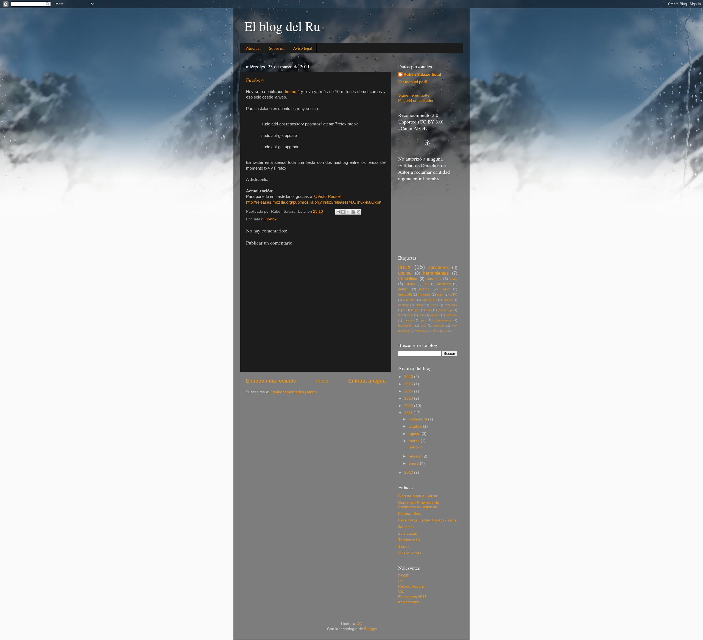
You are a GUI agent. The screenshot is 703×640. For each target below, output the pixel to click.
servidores (438, 267)
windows (421, 330)
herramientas (436, 273)
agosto (415, 434)
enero (414, 463)
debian (403, 289)
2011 (409, 413)
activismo (444, 284)
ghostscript (445, 310)
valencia (438, 325)
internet (424, 289)
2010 (409, 472)
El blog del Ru (282, 26)
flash (429, 310)
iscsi (410, 315)
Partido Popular (411, 586)
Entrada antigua (367, 381)
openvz (435, 315)
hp (399, 315)
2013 (409, 398)
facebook (451, 305)
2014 (409, 391)
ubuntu (405, 273)
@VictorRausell (327, 196)
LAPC (453, 294)
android (448, 299)
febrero (415, 456)
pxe (423, 320)
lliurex (445, 289)
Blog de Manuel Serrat (417, 496)
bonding (403, 305)
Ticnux (403, 546)
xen (435, 330)
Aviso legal (302, 48)
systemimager (442, 320)
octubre (416, 426)
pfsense (409, 320)
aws (453, 279)
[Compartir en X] (348, 212)
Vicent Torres (409, 553)
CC (359, 624)
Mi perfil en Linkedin (415, 101)
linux (404, 266)
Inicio (322, 381)
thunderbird (405, 325)
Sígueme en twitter (414, 95)
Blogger (370, 629)
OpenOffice (429, 299)
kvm (422, 315)
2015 (409, 384)
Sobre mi (276, 48)
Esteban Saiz (409, 514)
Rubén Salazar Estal (422, 74)
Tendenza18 (409, 540)
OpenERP (409, 299)
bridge (419, 305)
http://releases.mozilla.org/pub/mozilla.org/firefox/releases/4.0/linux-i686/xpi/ (313, 202)
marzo (415, 441)
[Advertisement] (425, 217)
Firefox (270, 219)
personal (451, 315)
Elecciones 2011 (412, 597)
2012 (409, 406)
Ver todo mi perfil (413, 82)
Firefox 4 (255, 80)
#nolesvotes (408, 602)
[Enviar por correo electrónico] (338, 212)
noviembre (418, 419)
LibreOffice (407, 279)
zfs (445, 330)
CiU (401, 592)
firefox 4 (292, 91)
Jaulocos (406, 527)
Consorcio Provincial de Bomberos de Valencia (418, 505)
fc (404, 310)
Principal (253, 48)
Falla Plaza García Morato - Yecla (427, 520)
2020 (409, 377)
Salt (426, 284)
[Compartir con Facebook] (353, 212)
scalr (440, 294)
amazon (434, 279)
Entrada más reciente (271, 381)
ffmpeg (415, 310)
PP (400, 581)
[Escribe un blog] (343, 212)
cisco (434, 305)
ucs (423, 325)
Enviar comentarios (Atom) (293, 392)
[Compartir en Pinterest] (358, 212)
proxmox (424, 294)
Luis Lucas (407, 533)
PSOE (403, 576)
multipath (405, 294)
